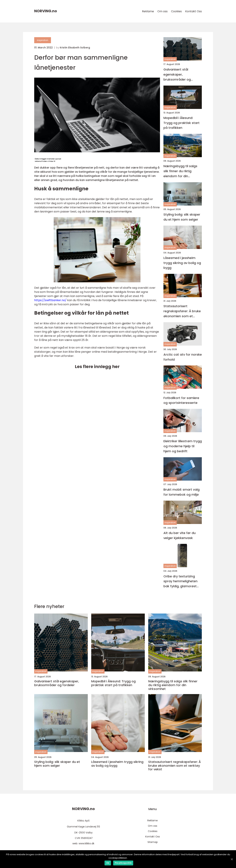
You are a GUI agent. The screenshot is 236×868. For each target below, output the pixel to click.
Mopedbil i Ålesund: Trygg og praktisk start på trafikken (181, 123)
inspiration (42, 40)
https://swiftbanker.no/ (50, 300)
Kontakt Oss (193, 11)
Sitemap (153, 842)
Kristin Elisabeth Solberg (75, 47)
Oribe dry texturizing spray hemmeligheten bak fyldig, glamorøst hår (180, 581)
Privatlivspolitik (123, 862)
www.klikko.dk (86, 843)
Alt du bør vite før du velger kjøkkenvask (179, 535)
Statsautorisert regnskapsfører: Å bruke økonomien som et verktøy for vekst (182, 311)
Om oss (162, 11)
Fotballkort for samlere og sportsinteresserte (181, 400)
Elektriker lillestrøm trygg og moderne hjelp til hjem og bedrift (182, 446)
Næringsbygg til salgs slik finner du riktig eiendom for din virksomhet (180, 171)
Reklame (148, 11)
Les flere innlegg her (97, 367)
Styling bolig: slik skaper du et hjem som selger (181, 217)
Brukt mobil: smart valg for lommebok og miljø (181, 492)
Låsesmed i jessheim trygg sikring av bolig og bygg (182, 263)
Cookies (176, 11)
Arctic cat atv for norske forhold (182, 357)
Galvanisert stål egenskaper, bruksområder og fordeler (177, 74)
